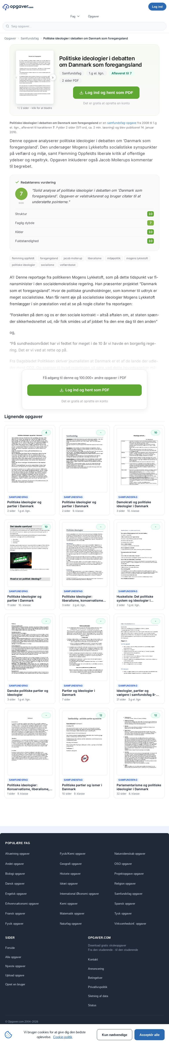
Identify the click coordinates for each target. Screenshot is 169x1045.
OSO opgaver (123, 863)
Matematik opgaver (72, 913)
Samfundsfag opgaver (128, 893)
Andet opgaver (14, 863)
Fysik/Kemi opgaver (72, 853)
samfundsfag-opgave (121, 123)
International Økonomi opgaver (79, 893)
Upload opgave (14, 975)
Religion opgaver (125, 883)
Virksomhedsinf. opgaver (130, 923)
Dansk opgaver (14, 883)
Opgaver (93, 16)
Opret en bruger (15, 984)
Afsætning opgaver (17, 853)
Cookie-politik (62, 1037)
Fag (72, 16)
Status (92, 1005)
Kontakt (93, 959)
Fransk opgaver (15, 913)
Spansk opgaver (124, 903)
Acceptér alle (150, 1035)
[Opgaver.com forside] (18, 6)
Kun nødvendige (114, 1035)
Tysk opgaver (123, 913)
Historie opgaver (70, 873)
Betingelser (95, 977)
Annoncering (96, 968)
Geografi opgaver (71, 863)
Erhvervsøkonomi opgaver (22, 903)
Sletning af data (98, 996)
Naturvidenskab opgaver (129, 853)
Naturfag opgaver (71, 923)
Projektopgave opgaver (129, 873)
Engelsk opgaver (16, 893)
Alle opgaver (13, 957)
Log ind (157, 6)
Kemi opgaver (68, 903)
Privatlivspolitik (97, 987)
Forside (10, 947)
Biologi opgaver (15, 873)
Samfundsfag (30, 38)
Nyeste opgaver (15, 966)
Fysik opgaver (14, 923)
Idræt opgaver (69, 883)
